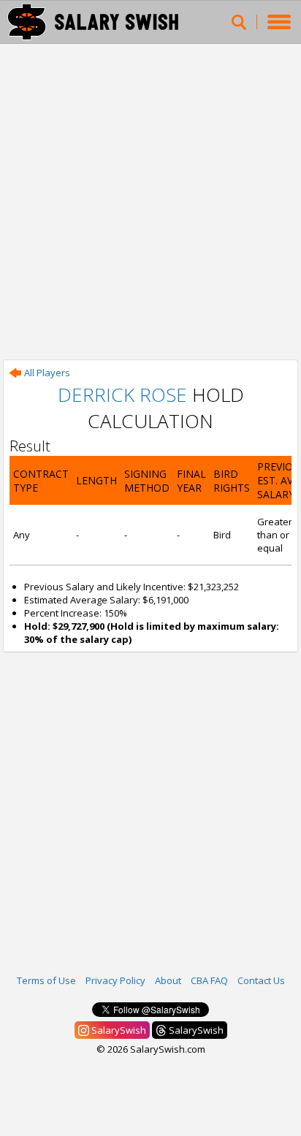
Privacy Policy (115, 980)
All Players (47, 372)
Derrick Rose (122, 394)
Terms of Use (46, 980)
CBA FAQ (209, 980)
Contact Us (261, 980)
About (168, 980)
